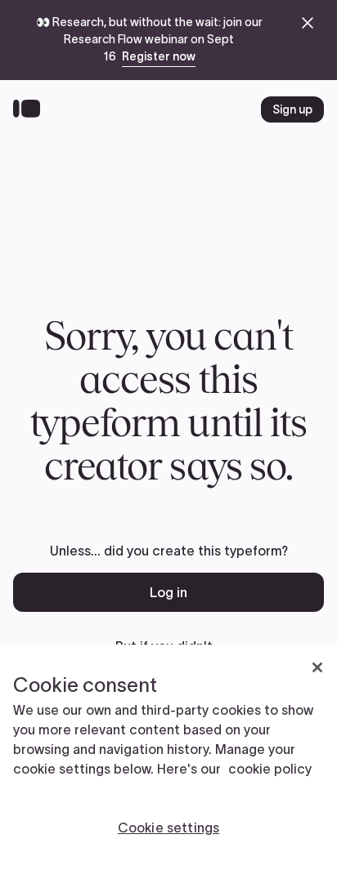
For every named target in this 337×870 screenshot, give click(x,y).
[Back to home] (30, 109)
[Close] (317, 667)
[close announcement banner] (307, 23)
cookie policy (270, 768)
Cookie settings (168, 827)
